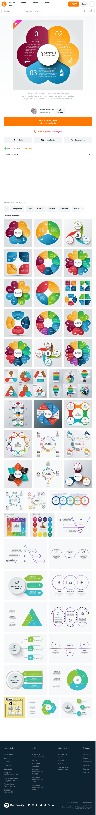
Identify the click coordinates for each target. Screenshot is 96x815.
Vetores (11, 3)
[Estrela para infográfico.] (18, 474)
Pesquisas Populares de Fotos (36, 779)
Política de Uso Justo (80, 808)
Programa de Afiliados (36, 765)
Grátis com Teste (48, 121)
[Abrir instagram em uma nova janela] (33, 805)
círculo (52, 209)
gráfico (40, 209)
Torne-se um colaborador (62, 768)
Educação (8, 769)
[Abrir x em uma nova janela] (49, 805)
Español (85, 758)
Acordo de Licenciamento (37, 755)
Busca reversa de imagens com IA (11, 779)
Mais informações (12, 154)
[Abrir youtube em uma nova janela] (53, 805)
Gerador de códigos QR (9, 791)
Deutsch (85, 765)
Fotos (23, 3)
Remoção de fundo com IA (9, 785)
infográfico (17, 209)
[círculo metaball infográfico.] (18, 444)
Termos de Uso (65, 807)
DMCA (33, 760)
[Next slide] (86, 209)
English (85, 754)
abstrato (64, 209)
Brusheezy (8, 754)
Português (86, 761)
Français (85, 769)
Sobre (59, 764)
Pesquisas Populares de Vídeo (36, 787)
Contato (60, 760)
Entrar (84, 4)
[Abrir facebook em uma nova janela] (29, 805)
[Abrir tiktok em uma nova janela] (45, 805)
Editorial (47, 3)
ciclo (30, 209)
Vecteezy (7, 758)
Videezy (7, 761)
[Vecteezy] (4, 4)
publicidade (79, 209)
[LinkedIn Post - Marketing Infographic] (14, 707)
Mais (10, 5)
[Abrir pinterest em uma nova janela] (41, 805)
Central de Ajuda (61, 755)
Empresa (7, 765)
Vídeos (35, 3)
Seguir (60, 112)
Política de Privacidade (82, 807)
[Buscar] (83, 11)
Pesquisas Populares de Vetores (36, 771)
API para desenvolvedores (11, 773)
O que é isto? (27, 148)
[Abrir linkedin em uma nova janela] (37, 805)
